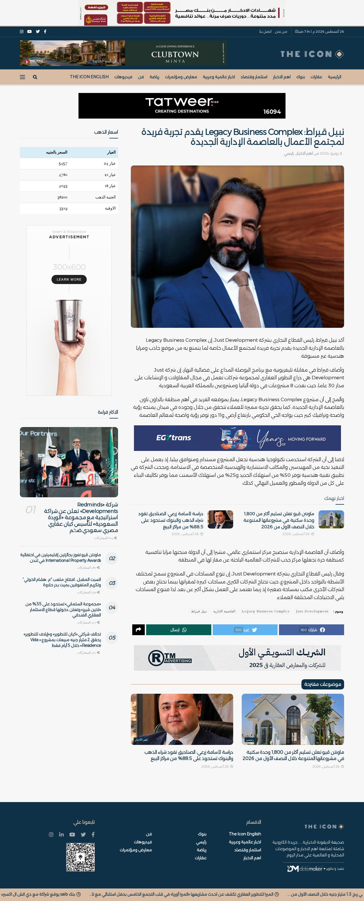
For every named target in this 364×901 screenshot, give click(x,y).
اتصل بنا (265, 31)
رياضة (154, 76)
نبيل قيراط (199, 611)
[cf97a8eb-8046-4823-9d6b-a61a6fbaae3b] (123, 53)
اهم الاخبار (282, 76)
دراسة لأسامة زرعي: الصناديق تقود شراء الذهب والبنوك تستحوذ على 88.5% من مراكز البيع (170, 520)
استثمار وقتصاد (254, 76)
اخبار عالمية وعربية (219, 76)
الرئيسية (334, 76)
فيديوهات (123, 76)
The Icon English (89, 76)
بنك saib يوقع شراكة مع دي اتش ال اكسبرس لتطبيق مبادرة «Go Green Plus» (149, 894)
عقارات (316, 76)
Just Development (312, 611)
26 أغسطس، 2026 (297, 534)
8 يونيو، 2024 (331, 153)
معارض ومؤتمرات (181, 76)
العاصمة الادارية (224, 611)
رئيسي (289, 153)
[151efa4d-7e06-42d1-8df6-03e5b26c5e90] (182, 105)
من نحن (281, 31)
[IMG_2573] (182, 13)
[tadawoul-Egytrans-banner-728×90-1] (237, 438)
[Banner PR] (237, 657)
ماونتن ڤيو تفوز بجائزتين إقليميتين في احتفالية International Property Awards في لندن (60, 557)
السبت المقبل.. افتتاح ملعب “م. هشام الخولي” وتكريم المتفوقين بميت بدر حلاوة (61, 582)
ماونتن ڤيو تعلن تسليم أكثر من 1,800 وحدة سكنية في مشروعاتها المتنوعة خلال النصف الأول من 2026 (278, 520)
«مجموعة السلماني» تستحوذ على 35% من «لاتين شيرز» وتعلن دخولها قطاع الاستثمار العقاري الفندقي (63, 609)
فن (141, 76)
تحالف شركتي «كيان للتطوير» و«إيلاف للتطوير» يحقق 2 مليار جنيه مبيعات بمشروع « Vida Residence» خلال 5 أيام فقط (62, 639)
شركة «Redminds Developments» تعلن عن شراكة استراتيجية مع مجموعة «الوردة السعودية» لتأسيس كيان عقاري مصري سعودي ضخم (81, 517)
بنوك (300, 76)
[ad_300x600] (69, 310)
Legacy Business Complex (265, 611)
